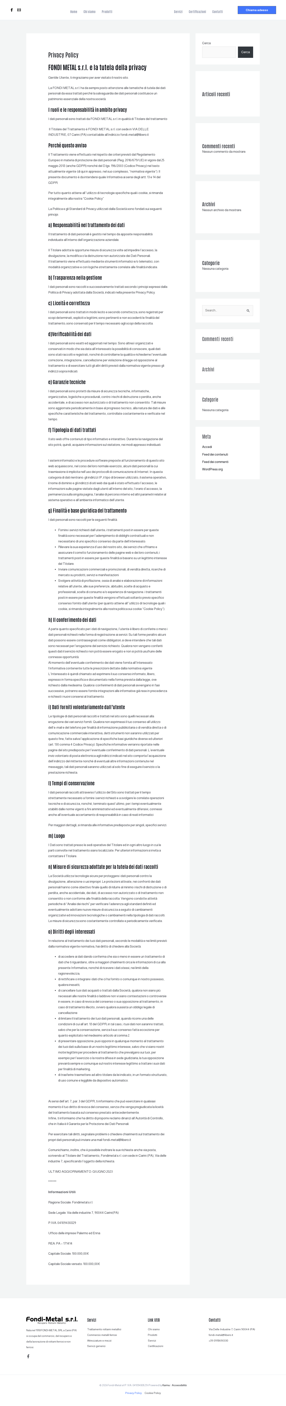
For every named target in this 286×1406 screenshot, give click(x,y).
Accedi (207, 447)
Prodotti (152, 1334)
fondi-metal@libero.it (221, 1334)
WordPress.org (212, 469)
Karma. (166, 1385)
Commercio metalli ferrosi (102, 1334)
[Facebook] (11, 10)
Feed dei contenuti (215, 454)
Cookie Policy (153, 1393)
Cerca (206, 43)
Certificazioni (155, 1346)
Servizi (152, 1340)
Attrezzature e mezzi (99, 1340)
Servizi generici (96, 1346)
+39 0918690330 (218, 1340)
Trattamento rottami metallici (104, 1329)
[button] (257, 10)
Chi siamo (154, 1329)
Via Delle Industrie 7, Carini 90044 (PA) (232, 1329)
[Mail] (19, 10)
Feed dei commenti (215, 462)
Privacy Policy (133, 1393)
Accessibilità (179, 1385)
